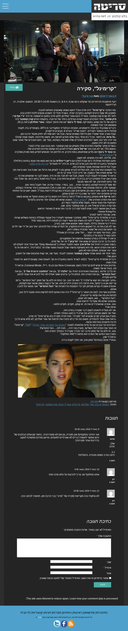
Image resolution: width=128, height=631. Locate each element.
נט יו (39, 617)
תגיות (48, 612)
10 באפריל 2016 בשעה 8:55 (87, 469)
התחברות (102, 612)
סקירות (94, 401)
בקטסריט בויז (102, 404)
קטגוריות (38, 612)
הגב (113, 460)
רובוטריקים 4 (107, 155)
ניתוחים (67, 612)
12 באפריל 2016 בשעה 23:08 (86, 491)
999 (28, 325)
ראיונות (78, 612)
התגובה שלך (103, 536)
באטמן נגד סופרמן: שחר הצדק (50, 325)
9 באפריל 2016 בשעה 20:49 (87, 429)
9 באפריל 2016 (108, 96)
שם (108, 562)
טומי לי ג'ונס (65, 404)
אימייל (107, 567)
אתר (108, 573)
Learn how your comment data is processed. (72, 598)
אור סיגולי (87, 96)
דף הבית (26, 612)
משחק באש (80, 199)
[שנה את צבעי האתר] (14, 87)
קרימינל (40, 404)
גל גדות (76, 404)
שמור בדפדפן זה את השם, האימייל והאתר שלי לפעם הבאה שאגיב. (73, 578)
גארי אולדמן (87, 404)
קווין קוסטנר (51, 404)
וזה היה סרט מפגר (38, 163)
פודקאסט (89, 612)
